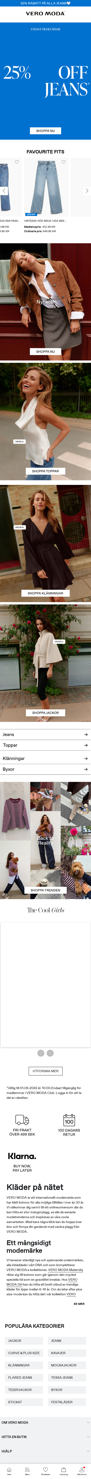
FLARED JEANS (20, 1377)
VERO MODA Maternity (65, 1270)
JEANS (56, 1341)
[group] (28, 196)
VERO (71, 1294)
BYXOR (56, 1390)
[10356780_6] (45, 392)
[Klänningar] (45, 573)
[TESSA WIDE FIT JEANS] (45, 840)
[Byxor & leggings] (45, 771)
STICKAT (15, 1402)
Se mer (79, 1303)
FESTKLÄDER (62, 1402)
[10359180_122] (45, 633)
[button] (28, 187)
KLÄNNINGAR (19, 1365)
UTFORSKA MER (46, 1071)
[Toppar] (45, 450)
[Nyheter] (45, 301)
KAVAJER (58, 1353)
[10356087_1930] (45, 514)
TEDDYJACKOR (20, 1390)
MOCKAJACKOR (64, 1365)
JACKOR (14, 1341)
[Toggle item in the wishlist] (45, 162)
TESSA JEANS (62, 1377)
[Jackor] (45, 692)
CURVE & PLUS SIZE (24, 1353)
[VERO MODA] (45, 14)
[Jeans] (45, 81)
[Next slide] (87, 191)
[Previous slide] (4, 191)
